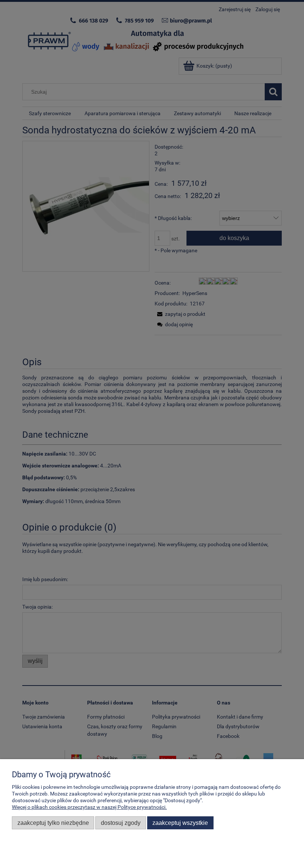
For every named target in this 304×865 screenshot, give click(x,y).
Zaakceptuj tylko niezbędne (53, 822)
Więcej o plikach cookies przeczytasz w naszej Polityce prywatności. (89, 807)
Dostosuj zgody (121, 822)
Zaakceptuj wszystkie (180, 822)
